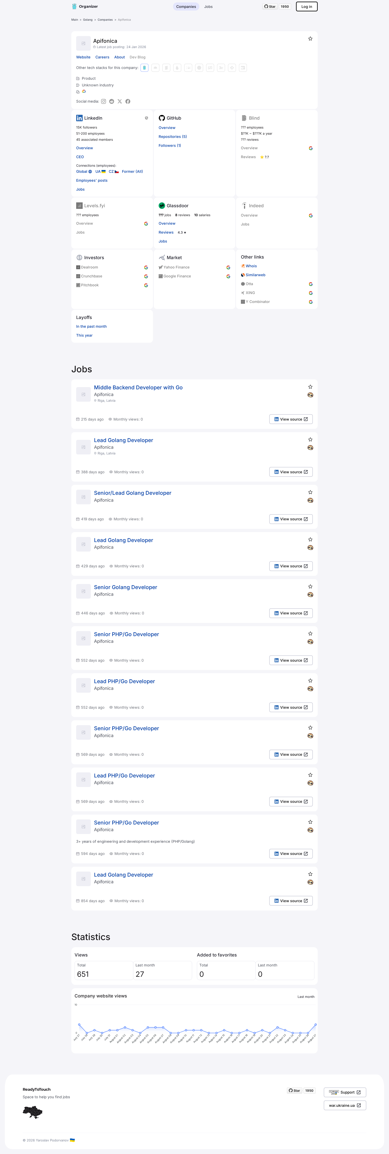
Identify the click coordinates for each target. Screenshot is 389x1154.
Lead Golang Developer (123, 440)
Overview (84, 148)
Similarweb (255, 275)
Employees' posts (92, 180)
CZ (111, 171)
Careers (102, 57)
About (119, 57)
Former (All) (132, 171)
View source (291, 419)
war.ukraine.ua (342, 1105)
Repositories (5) (173, 136)
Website (83, 57)
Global (81, 171)
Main (74, 19)
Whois (251, 266)
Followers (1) (170, 145)
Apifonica (103, 394)
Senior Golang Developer (125, 587)
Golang (88, 19)
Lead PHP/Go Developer (124, 681)
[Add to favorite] (310, 38)
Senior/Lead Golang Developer (132, 493)
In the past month (91, 326)
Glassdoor (178, 205)
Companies (186, 6)
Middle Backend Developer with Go (138, 387)
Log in (306, 6)
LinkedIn (93, 118)
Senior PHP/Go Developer (126, 634)
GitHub (174, 118)
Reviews (166, 232)
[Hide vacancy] (310, 395)
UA (98, 171)
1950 (285, 6)
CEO (80, 157)
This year (84, 335)
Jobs (208, 6)
